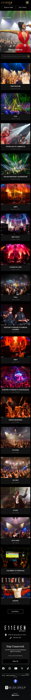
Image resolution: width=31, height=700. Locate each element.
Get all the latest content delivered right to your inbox (15, 650)
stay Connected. (15, 646)
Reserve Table (8, 7)
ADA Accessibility (10, 675)
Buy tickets (22, 7)
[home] (7, 3)
